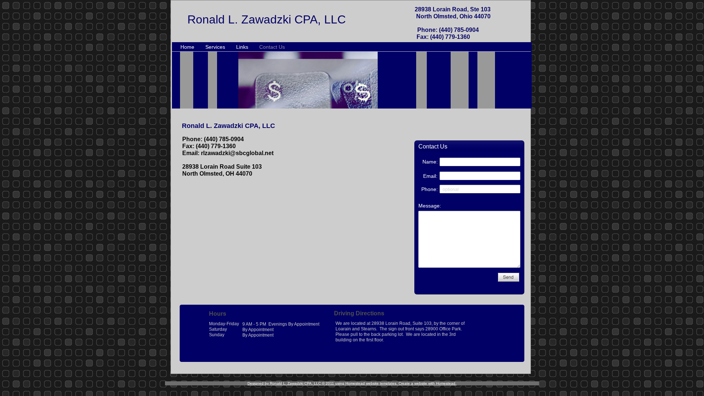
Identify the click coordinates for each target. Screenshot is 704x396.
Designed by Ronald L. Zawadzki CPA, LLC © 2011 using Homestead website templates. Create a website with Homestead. (351, 383)
